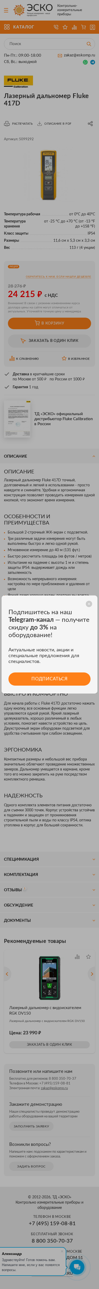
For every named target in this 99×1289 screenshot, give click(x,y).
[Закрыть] (89, 604)
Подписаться (49, 679)
